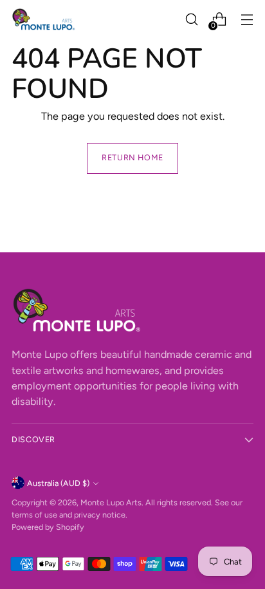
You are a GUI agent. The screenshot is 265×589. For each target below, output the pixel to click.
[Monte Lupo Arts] (44, 19)
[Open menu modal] (246, 19)
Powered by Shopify (48, 527)
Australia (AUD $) (58, 483)
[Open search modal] (191, 19)
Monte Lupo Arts (111, 502)
